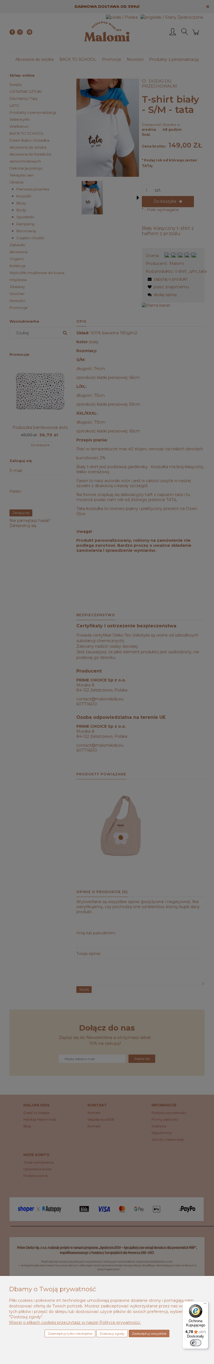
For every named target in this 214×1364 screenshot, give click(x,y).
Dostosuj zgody (112, 1333)
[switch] (195, 1342)
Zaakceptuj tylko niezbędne (70, 1333)
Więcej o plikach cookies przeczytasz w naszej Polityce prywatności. (75, 1322)
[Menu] (205, 1304)
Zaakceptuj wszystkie (149, 1333)
